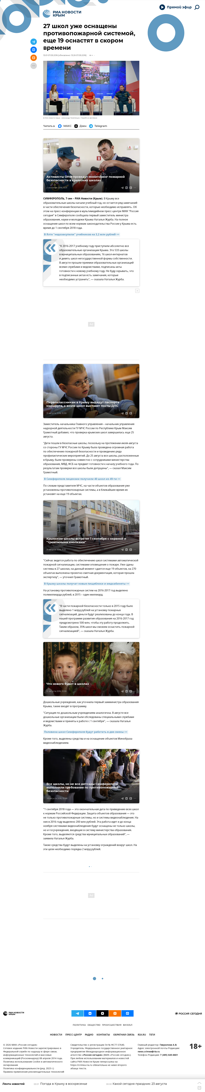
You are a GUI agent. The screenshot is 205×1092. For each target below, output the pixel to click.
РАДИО (89, 1035)
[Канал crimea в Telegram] (77, 1013)
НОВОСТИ (56, 1035)
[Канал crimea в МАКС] (127, 1013)
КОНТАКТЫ (103, 1035)
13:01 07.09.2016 (50, 55)
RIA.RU (142, 1035)
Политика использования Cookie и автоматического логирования (33, 1063)
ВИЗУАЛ (127, 1025)
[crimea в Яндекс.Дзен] (102, 1013)
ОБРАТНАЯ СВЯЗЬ (124, 1035)
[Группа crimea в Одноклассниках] (115, 1013)
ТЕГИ (152, 1035)
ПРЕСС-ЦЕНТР (73, 1035)
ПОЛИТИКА (79, 1025)
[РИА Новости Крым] (62, 14)
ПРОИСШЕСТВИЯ (111, 1025)
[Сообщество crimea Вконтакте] (90, 1013)
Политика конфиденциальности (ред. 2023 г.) (28, 1069)
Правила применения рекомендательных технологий (33, 1072)
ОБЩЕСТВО (93, 1025)
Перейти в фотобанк (89, 118)
